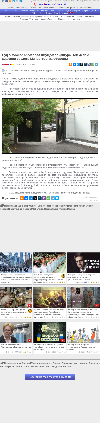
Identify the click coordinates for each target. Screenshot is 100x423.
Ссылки (58, 1)
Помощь (64, 13)
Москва (8, 206)
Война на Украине (12, 16)
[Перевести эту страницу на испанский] (12, 64)
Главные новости (20, 11)
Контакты (96, 1)
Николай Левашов (48, 19)
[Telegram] (96, 64)
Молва (73, 1)
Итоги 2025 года (51, 16)
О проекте (87, 1)
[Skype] (57, 198)
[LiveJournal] (85, 64)
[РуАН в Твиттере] (13, 1)
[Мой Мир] (78, 64)
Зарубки (66, 1)
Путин (68, 11)
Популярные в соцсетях (69, 19)
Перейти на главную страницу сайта (50, 377)
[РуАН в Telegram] (21, 1)
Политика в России (34, 366)
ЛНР (34, 13)
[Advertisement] (50, 36)
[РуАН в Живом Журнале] (17, 1)
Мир (56, 13)
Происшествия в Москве (74, 363)
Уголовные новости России (45, 363)
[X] (81, 64)
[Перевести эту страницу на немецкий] (6, 64)
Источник (94, 200)
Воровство (74, 206)
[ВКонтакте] (74, 64)
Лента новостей (47, 11)
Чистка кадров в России (58, 366)
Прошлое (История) (29, 19)
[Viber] (89, 64)
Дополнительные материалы (42, 1)
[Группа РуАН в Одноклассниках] (10, 1)
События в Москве (42, 209)
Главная (6, 11)
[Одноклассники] (70, 64)
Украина (77, 11)
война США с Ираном (32, 16)
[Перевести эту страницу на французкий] (9, 64)
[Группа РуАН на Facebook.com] (6, 1)
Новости (34, 11)
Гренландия (89, 16)
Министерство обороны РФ (52, 206)
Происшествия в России (17, 363)
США (41, 13)
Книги (79, 1)
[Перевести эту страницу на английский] (3, 64)
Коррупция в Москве (64, 209)
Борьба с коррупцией (24, 206)
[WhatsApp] (92, 64)
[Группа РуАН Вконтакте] (3, 1)
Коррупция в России (20, 209)
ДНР (94, 11)
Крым (86, 11)
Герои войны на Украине (71, 16)
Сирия (49, 13)
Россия (60, 11)
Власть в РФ (15, 366)
